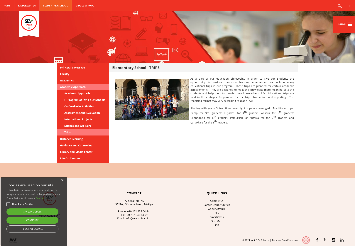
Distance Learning (71, 139)
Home (7, 5)
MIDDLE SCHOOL (84, 5)
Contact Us (217, 201)
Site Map (216, 221)
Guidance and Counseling (76, 145)
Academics (67, 80)
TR (350, 5)
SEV (217, 213)
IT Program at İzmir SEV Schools (84, 100)
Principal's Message (72, 67)
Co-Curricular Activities (79, 106)
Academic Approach (73, 87)
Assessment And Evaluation (82, 113)
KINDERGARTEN (27, 5)
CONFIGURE (32, 220)
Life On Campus (70, 158)
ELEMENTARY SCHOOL (55, 5)
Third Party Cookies (22, 204)
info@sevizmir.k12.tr (138, 218)
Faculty (64, 74)
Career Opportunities (217, 205)
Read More (41, 198)
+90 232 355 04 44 (138, 211)
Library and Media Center (76, 152)
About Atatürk (216, 209)
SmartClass (217, 217)
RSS (216, 225)
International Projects (78, 119)
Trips (67, 132)
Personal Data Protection (285, 240)
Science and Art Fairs (77, 126)
